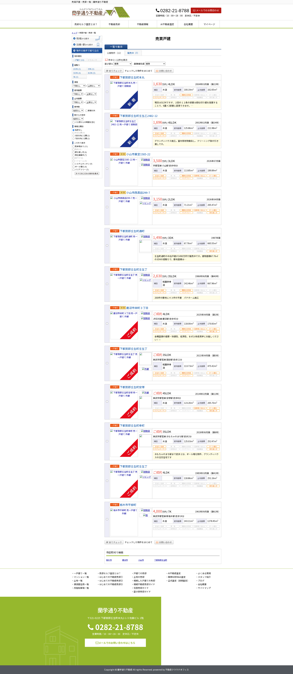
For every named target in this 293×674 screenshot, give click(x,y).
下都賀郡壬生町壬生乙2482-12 (138, 116)
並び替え (109, 63)
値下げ (79, 158)
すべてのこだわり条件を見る (87, 173)
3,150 (157, 198)
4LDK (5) (91, 73)
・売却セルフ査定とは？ (109, 573)
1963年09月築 (202, 511)
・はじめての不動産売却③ (110, 584)
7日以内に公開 (82, 138)
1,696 (157, 122)
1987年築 (215, 237)
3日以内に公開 (82, 135)
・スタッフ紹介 (203, 576)
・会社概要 (201, 584)
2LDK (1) (77, 69)
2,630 (157, 275)
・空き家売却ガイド (141, 591)
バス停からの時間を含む (85, 122)
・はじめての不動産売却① (110, 576)
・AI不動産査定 (173, 573)
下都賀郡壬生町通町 (132, 231)
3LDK (171, 161)
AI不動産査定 (167, 24)
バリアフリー (82, 169)
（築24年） (214, 122)
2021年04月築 (203, 355)
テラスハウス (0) (92, 60)
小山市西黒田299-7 (138, 192)
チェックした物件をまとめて (138, 70)
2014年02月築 (202, 393)
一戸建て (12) (78, 60)
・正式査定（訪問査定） (177, 580)
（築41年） (214, 473)
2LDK (171, 199)
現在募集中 (81, 155)
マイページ (209, 24)
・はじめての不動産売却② (110, 580)
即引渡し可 (81, 152)
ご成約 (157, 314)
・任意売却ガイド (140, 587)
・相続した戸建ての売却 (143, 580)
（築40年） (214, 276)
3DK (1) (91, 69)
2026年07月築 (213, 160)
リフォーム (81, 160)
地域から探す (87, 38)
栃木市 (109, 560)
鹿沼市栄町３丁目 (137, 308)
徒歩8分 (177, 397)
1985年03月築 (202, 473)
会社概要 (188, 24)
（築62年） (214, 511)
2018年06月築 (203, 432)
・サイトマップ (203, 587)
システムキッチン (83, 163)
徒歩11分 (177, 359)
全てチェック (115, 70)
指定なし (78, 129)
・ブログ (200, 580)
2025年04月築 (203, 314)
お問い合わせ (165, 70)
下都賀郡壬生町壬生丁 (133, 269)
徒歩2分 (188, 436)
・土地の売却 (138, 576)
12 (106, 59)
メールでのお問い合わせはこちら (117, 643)
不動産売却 (114, 24)
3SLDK (172, 276)
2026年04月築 (213, 199)
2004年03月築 (202, 84)
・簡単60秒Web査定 (176, 576)
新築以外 (91, 110)
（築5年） (215, 355)
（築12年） (214, 393)
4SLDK (172, 122)
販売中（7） (133, 52)
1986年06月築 (202, 276)
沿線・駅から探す (87, 44)
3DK (170, 238)
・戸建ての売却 (139, 573)
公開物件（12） (114, 52)
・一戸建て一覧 (79, 573)
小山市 (141, 560)
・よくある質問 (203, 573)
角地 (78, 149)
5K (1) (75, 77)
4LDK (171, 84)
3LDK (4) (77, 73)
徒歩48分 (173, 165)
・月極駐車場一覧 (80, 587)
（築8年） (215, 432)
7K (169, 511)
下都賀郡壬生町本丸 (132, 77)
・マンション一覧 (80, 576)
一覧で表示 (116, 47)
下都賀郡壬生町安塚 (132, 387)
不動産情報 (142, 24)
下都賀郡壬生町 (160, 560)
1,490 (157, 237)
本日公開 (80, 132)
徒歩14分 (179, 516)
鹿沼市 (125, 560)
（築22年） (214, 84)
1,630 (157, 83)
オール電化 (81, 166)
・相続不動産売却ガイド (143, 584)
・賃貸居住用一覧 (80, 584)
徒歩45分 (173, 318)
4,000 (157, 511)
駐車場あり (81, 146)
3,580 (157, 160)
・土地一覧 (77, 580)
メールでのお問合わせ (207, 10)
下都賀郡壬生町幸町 (132, 425)
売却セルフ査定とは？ (85, 24)
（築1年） (215, 314)
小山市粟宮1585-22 (138, 154)
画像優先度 (139, 63)
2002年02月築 (202, 122)
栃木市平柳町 (128, 505)
